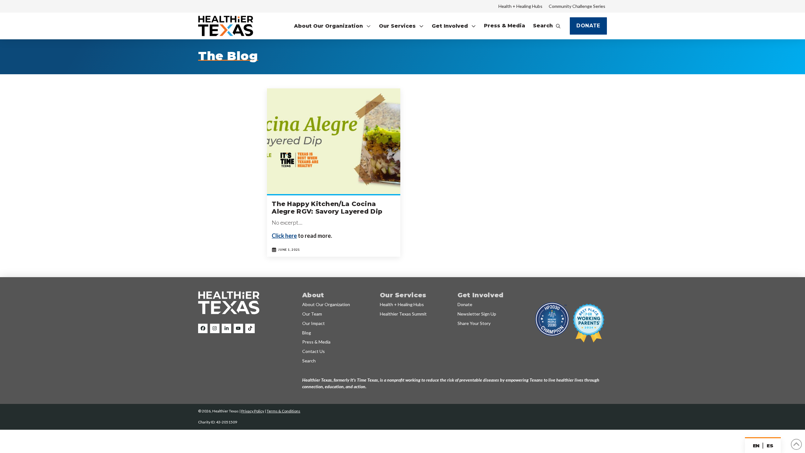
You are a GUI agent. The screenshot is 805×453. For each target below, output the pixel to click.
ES (770, 446)
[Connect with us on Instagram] (214, 328)
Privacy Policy (252, 411)
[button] (332, 26)
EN (756, 446)
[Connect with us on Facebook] (203, 328)
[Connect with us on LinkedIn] (226, 328)
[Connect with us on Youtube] (238, 328)
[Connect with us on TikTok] (250, 328)
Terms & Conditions (283, 411)
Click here (284, 235)
